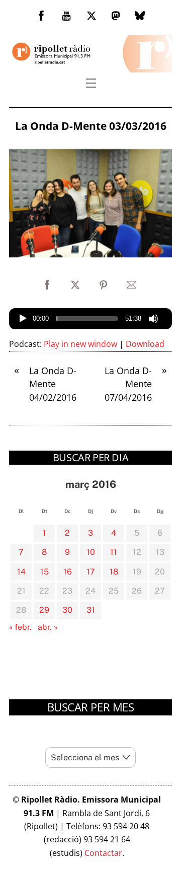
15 (44, 571)
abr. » (48, 627)
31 (90, 610)
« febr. (20, 627)
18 (114, 571)
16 (67, 571)
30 (67, 610)
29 (44, 610)
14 (21, 571)
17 (90, 571)
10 (90, 552)
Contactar (103, 852)
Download (145, 343)
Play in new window (80, 343)
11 (113, 552)
